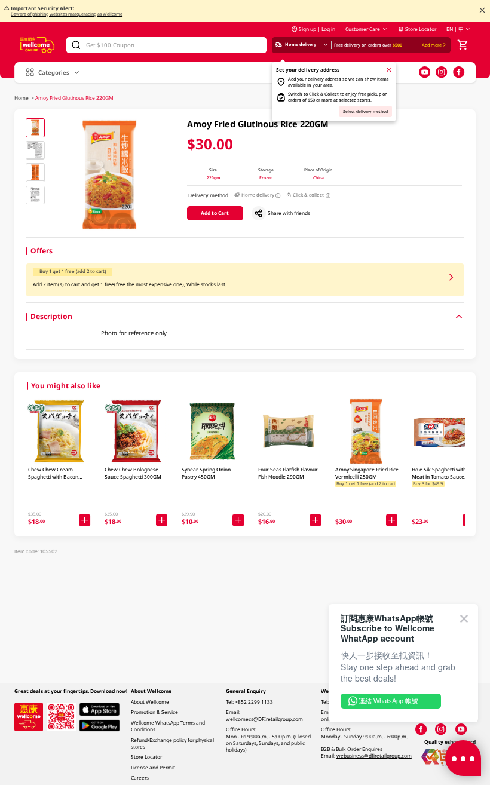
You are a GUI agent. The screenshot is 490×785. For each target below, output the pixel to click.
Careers (140, 777)
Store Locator (420, 29)
